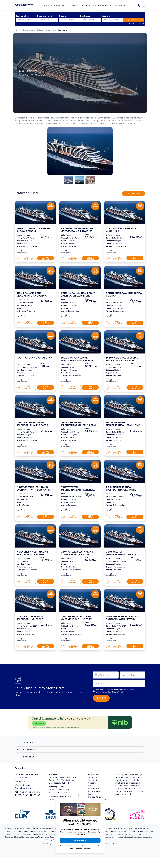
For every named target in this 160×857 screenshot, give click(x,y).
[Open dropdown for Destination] (99, 19)
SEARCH (133, 20)
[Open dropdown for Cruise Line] (77, 19)
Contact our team (23, 788)
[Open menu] (144, 5)
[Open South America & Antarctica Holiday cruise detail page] (124, 277)
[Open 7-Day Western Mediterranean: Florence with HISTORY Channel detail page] (66, 510)
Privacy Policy (94, 797)
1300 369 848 (21, 777)
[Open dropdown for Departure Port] (34, 19)
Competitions (94, 791)
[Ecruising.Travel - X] (23, 794)
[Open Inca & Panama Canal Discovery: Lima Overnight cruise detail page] (35, 277)
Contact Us (93, 780)
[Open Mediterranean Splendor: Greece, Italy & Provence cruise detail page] (80, 212)
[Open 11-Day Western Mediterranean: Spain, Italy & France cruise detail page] (124, 406)
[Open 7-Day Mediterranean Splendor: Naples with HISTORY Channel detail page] (111, 510)
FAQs (90, 786)
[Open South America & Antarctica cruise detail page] (35, 341)
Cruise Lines (28, 30)
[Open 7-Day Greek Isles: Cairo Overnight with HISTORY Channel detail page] (66, 640)
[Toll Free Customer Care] (139, 5)
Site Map (113, 844)
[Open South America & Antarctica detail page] (22, 381)
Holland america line (45, 30)
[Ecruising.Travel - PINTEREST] (35, 794)
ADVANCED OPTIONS (136, 24)
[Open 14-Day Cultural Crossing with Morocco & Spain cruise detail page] (124, 341)
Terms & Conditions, (116, 689)
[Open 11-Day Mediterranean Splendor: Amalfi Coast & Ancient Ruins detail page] (22, 446)
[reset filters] (142, 20)
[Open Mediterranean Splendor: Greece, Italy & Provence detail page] (66, 251)
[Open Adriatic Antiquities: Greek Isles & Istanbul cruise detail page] (35, 212)
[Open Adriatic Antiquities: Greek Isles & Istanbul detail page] (22, 251)
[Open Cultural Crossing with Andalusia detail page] (111, 251)
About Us (92, 777)
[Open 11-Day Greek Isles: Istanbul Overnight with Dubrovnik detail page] (22, 510)
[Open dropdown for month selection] (56, 19)
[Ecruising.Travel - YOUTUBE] (20, 794)
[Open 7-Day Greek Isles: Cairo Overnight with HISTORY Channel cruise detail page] (80, 600)
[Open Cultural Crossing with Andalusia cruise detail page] (124, 212)
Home (17, 30)
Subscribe (92, 783)
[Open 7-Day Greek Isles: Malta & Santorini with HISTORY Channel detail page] (22, 575)
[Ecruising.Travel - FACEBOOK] (16, 794)
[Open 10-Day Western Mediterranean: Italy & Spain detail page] (66, 446)
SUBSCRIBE (101, 698)
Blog (90, 794)
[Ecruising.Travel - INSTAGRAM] (27, 794)
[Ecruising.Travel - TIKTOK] (39, 794)
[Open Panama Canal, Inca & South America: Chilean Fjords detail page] (66, 316)
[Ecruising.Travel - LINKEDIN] (31, 794)
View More (135, 194)
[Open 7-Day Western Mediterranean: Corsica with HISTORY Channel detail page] (111, 575)
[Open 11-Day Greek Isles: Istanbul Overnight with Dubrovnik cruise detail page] (35, 471)
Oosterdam (62, 30)
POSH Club (93, 788)
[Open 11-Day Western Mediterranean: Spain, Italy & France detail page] (111, 446)
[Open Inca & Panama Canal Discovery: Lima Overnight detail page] (22, 316)
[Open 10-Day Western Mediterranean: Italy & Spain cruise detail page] (80, 406)
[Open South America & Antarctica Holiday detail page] (111, 316)
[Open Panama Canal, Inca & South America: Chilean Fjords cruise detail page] (80, 277)
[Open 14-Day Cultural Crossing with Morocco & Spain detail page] (111, 381)
